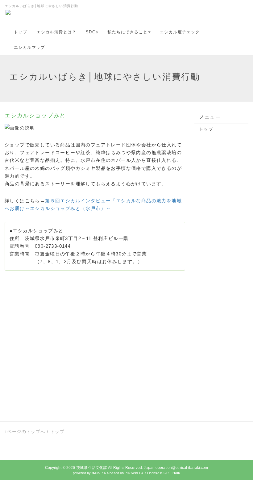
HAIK (176, 473)
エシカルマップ (29, 47)
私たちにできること (127, 32)
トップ (20, 32)
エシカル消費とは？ (56, 32)
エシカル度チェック (180, 32)
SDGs (92, 32)
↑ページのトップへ (25, 431)
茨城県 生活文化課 (91, 467)
